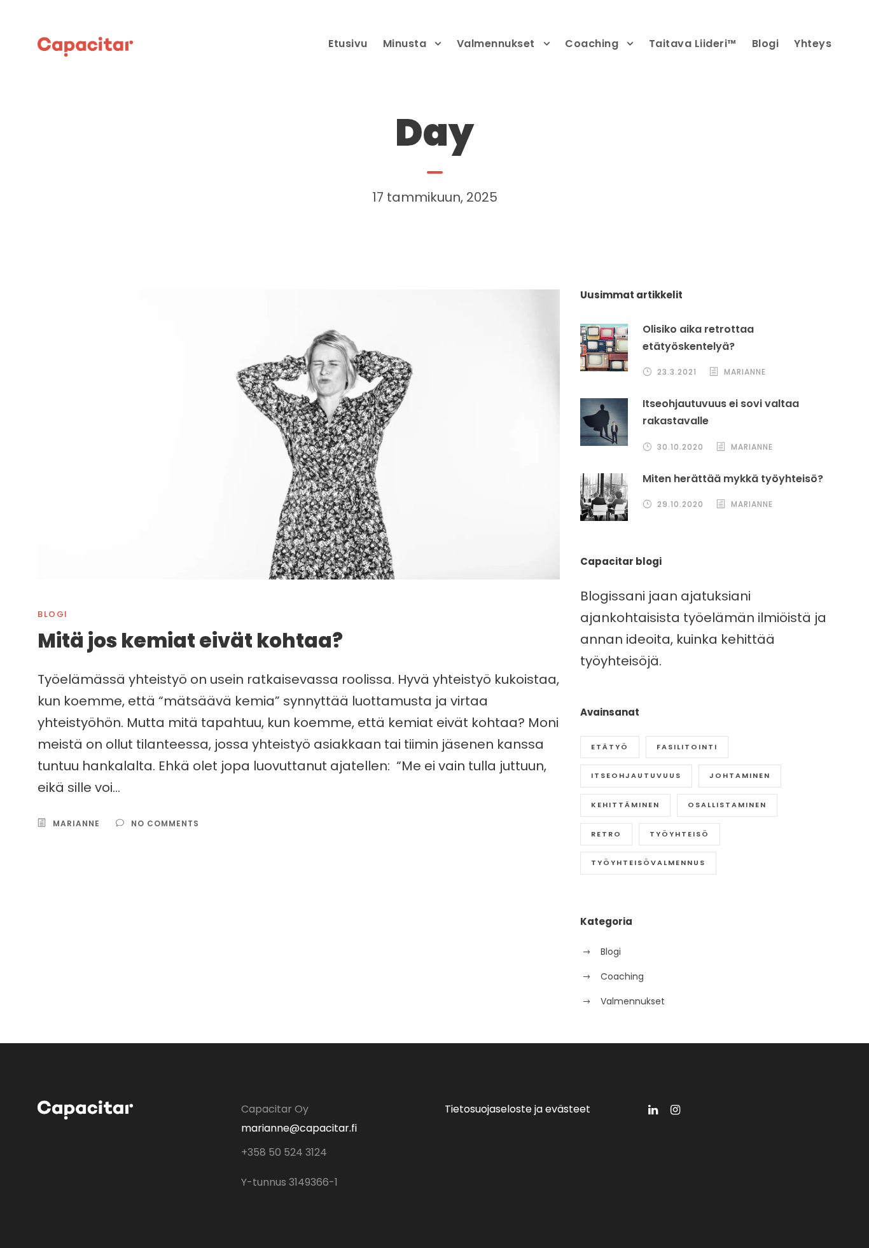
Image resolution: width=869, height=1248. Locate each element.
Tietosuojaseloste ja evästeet (517, 1109)
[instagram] (675, 1110)
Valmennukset (496, 43)
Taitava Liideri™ (693, 43)
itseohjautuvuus (636, 775)
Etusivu (348, 43)
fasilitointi (687, 747)
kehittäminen (625, 805)
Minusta (405, 43)
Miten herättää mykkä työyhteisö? (733, 478)
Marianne (76, 823)
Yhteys (812, 43)
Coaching (591, 43)
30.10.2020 (680, 446)
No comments (165, 823)
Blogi (765, 43)
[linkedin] (653, 1110)
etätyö (610, 747)
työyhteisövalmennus (648, 862)
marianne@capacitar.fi (299, 1128)
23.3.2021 (677, 371)
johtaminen (739, 775)
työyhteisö (679, 834)
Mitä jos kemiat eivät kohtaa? (190, 641)
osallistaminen (727, 805)
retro (606, 834)
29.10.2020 (680, 504)
